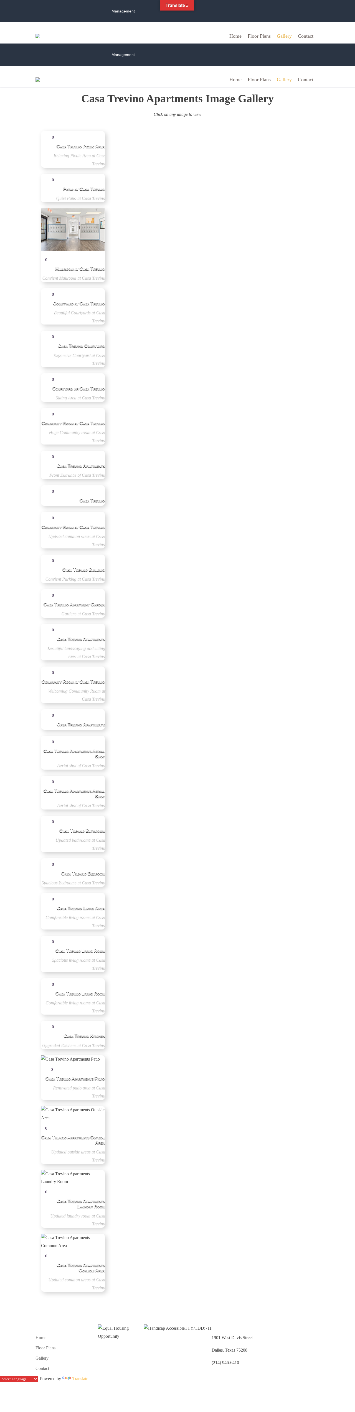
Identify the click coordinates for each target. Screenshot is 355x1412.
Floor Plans (259, 36)
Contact (305, 36)
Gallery (284, 36)
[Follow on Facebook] (315, 11)
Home (235, 36)
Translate (80, 1378)
